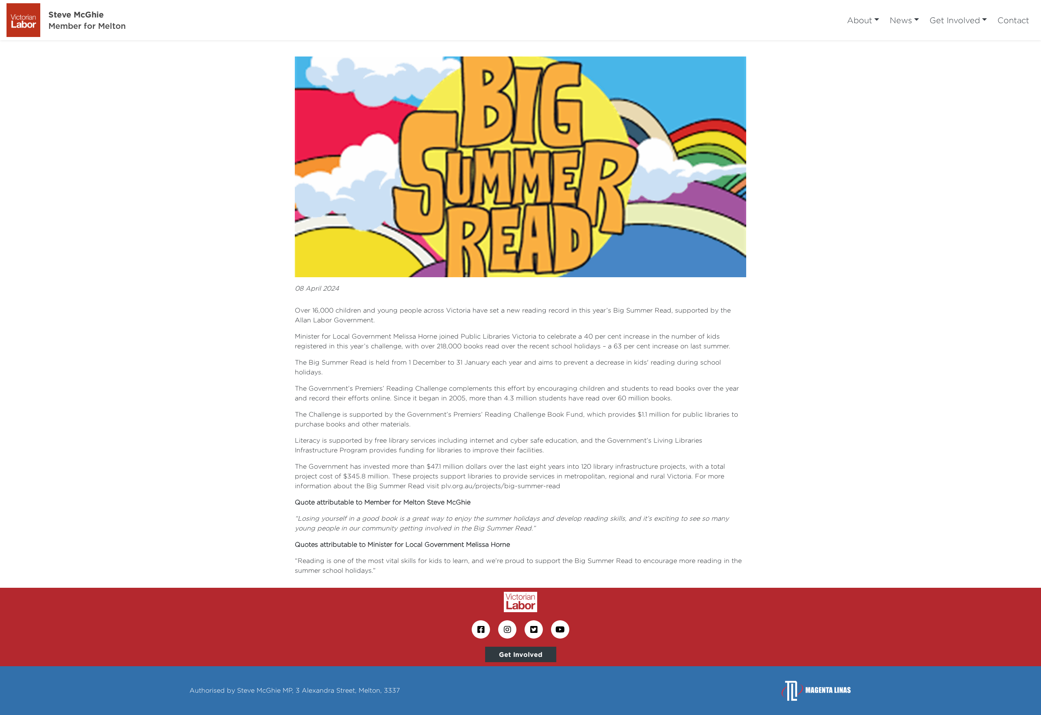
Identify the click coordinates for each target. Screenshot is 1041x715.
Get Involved (955, 20)
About (859, 20)
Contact (1013, 20)
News (901, 20)
